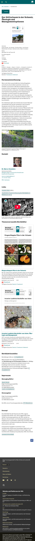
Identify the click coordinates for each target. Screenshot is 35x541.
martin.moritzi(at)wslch (8, 389)
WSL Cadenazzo (6, 180)
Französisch (20, 284)
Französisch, (9, 75)
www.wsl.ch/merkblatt (8, 434)
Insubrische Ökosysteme (8, 174)
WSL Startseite (5, 6)
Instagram (15, 480)
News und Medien (7, 474)
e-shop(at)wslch (18, 357)
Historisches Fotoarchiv (8, 499)
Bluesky (11, 480)
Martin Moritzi (5, 382)
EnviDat (4, 493)
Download (6, 63)
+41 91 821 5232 (6, 178)
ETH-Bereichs (27, 403)
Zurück (6, 11)
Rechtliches (5, 477)
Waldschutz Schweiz (7, 523)
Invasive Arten (6, 190)
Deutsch (14, 284)
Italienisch (15, 75)
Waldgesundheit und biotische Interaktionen (13, 172)
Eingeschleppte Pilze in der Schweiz (14, 270)
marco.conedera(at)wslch (8, 176)
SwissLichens (6, 517)
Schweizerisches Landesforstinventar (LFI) (13, 504)
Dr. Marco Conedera (8, 169)
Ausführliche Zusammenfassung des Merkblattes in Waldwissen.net (16, 194)
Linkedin (7, 480)
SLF (4, 485)
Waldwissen (5, 527)
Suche (6, 2)
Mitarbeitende (6, 471)
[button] (31, 440)
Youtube (3, 480)
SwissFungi (5, 512)
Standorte (5, 468)
